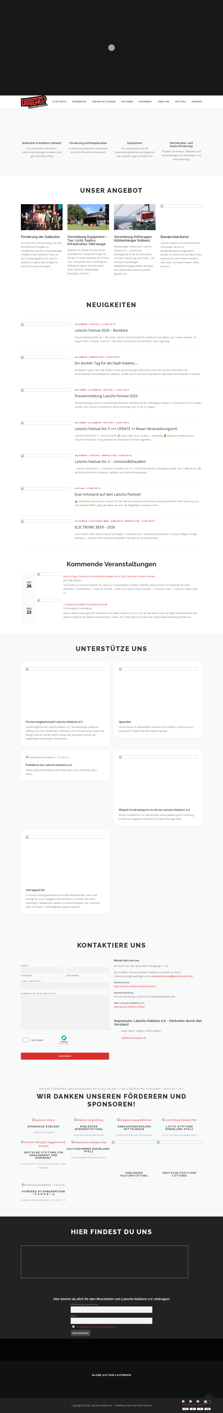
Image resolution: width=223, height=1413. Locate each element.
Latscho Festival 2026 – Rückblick (101, 330)
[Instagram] (116, 1382)
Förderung (79, 101)
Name (25, 966)
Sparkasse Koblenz (43, 1126)
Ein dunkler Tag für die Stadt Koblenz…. (106, 363)
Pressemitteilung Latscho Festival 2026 (106, 395)
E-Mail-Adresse (31, 981)
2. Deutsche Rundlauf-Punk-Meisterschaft (85, 604)
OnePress (120, 1405)
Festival (180, 101)
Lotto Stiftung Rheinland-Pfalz (179, 1128)
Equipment (145, 101)
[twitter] (97, 1382)
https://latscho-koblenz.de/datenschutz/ (135, 986)
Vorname (26, 975)
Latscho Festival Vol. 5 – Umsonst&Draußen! (110, 461)
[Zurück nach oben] (209, 1398)
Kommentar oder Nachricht (39, 993)
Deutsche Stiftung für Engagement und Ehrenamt (43, 1155)
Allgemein (81, 324)
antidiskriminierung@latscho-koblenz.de (172, 976)
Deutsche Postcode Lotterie (179, 1174)
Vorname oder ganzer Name (84, 1304)
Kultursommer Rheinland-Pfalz (89, 1150)
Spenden (197, 101)
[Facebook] (106, 1382)
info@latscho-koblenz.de (133, 1037)
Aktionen (127, 101)
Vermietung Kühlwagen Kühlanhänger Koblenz (133, 238)
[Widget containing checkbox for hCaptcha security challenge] (45, 1040)
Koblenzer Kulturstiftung (134, 1174)
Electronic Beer (99, 521)
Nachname (73, 975)
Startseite (59, 101)
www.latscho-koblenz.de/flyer (129, 1006)
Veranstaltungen (104, 101)
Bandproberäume (174, 237)
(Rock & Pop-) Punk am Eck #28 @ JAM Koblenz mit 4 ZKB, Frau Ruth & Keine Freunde (109, 576)
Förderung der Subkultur (40, 237)
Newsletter (96, 357)
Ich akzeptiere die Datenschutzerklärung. (96, 1327)
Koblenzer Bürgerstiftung (89, 1128)
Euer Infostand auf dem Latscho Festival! (108, 494)
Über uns (164, 101)
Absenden (65, 1056)
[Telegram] (125, 1382)
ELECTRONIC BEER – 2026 (95, 527)
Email (73, 1315)
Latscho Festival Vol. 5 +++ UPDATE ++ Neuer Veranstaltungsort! (126, 428)
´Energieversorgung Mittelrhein (134, 1128)
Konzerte (117, 521)
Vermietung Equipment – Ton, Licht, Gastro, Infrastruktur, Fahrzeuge (87, 240)
